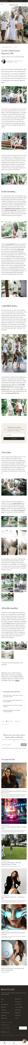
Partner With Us (18, 1015)
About (2, 999)
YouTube (13, 1035)
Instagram (2, 1035)
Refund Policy (3, 1015)
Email (18, 721)
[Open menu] (2, 4)
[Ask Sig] (24, 1041)
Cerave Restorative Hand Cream (12, 393)
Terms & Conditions (18, 1007)
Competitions (3, 1010)
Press (2, 1001)
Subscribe (14, 438)
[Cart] (25, 4)
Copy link (6, 724)
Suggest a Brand (4, 1018)
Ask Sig (23, 744)
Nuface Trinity (21, 249)
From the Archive (18, 1001)
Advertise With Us (4, 1004)
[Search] (22, 4)
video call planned (10, 244)
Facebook (20, 1035)
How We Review (18, 1004)
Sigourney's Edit (18, 999)
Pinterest (10, 721)
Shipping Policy (18, 1012)
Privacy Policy (3, 1007)
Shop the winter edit (16, 1)
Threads (17, 1035)
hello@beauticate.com (5, 1032)
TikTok (6, 1035)
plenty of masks (17, 503)
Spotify (24, 1035)
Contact (16, 1018)
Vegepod (8, 623)
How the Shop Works (5, 1012)
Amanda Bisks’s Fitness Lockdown (12, 208)
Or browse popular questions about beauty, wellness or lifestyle (14, 748)
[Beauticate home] (14, 4)
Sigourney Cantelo (10, 60)
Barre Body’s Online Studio (11, 210)
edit (16, 47)
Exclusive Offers (18, 1010)
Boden (17, 680)
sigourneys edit (7, 47)
